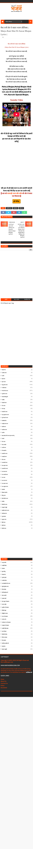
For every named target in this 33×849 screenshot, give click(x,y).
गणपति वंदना (4, 387)
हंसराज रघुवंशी (4, 649)
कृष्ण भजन (4, 381)
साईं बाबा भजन (4, 513)
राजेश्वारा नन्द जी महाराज (6, 622)
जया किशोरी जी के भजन (6, 583)
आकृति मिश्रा (4, 565)
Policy (2, 685)
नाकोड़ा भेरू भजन (5, 423)
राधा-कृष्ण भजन (5, 465)
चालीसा (3, 399)
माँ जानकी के (4, 450)
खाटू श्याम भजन (4, 384)
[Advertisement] (17, 15)
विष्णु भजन (4, 495)
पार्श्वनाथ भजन (4, 429)
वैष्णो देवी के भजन (5, 498)
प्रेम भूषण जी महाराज (5, 601)
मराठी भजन (4, 447)
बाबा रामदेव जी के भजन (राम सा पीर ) (8, 435)
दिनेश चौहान (4, 589)
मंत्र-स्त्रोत (4, 444)
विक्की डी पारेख (4, 634)
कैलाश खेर (4, 574)
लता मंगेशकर (4, 631)
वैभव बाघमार (4, 640)
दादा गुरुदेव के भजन (5, 414)
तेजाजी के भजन (4, 411)
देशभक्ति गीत (4, 420)
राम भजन (3, 477)
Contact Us (4, 683)
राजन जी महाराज (5, 616)
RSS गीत (4, 369)
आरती (3, 375)
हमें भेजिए (16, 201)
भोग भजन (3, 441)
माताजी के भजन (9, 208)
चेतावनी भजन (4, 402)
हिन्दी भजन (21, 208)
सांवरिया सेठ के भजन (5, 510)
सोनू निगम (3, 646)
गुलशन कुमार (4, 577)
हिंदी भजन (3, 522)
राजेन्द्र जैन (4, 619)
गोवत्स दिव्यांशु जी (5, 396)
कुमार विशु (3, 571)
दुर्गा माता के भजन (5, 417)
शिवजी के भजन (4, 504)
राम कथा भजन (4, 471)
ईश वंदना (3, 378)
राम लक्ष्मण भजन (5, 483)
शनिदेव (3, 501)
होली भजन (3, 525)
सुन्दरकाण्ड (4, 516)
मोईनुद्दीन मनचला (5, 613)
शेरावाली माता (16, 208)
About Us (3, 681)
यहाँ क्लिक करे (29, 672)
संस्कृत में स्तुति (4, 507)
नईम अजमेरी (4, 595)
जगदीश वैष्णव (4, 580)
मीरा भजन (3, 459)
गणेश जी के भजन (5, 390)
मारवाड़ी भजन (4, 456)
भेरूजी (3, 438)
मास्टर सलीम (4, 604)
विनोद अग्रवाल (4, 637)
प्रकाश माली (4, 598)
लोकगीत (3, 489)
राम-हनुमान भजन (5, 486)
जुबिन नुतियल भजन (5, 586)
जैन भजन (3, 405)
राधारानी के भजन (5, 468)
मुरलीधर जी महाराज (5, 607)
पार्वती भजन (4, 426)
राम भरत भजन (4, 480)
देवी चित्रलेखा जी (5, 592)
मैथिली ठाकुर (4, 610)
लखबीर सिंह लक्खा (5, 628)
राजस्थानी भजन (4, 462)
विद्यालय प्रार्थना (4, 492)
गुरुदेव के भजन (4, 393)
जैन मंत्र (3, 408)
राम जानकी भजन (5, 474)
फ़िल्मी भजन (4, 528)
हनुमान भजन (4, 519)
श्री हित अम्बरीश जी (5, 643)
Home (2, 679)
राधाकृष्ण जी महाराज (5, 625)
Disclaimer (4, 687)
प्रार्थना (3, 432)
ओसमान (3, 568)
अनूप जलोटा (4, 562)
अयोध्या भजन (4, 372)
